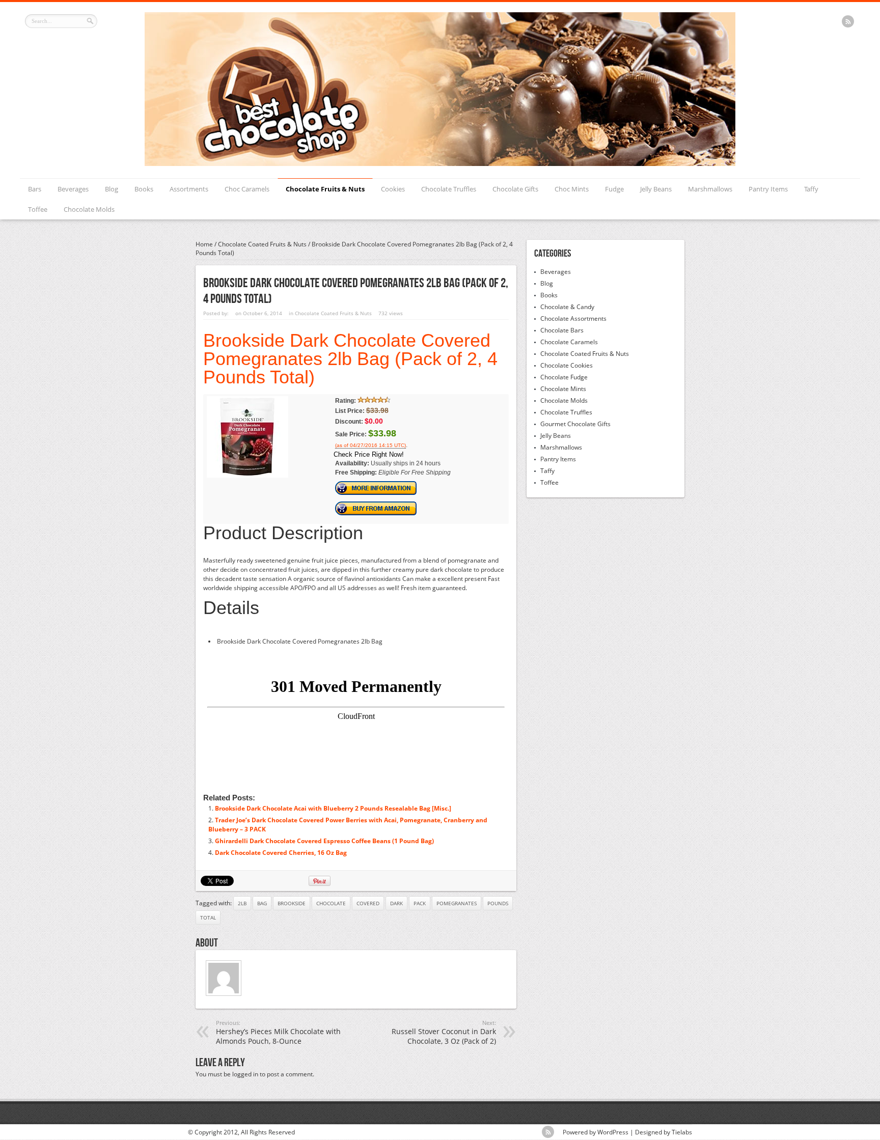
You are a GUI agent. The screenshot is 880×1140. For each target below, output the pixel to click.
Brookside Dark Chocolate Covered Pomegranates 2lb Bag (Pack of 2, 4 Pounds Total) (350, 358)
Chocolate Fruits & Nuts (325, 188)
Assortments (189, 188)
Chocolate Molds (89, 209)
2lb (242, 903)
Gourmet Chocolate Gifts (575, 424)
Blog (111, 188)
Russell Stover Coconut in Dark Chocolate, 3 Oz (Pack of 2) (444, 1032)
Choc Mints (572, 188)
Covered (367, 903)
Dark (396, 903)
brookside (292, 903)
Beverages (73, 188)
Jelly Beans (656, 188)
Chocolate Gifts (515, 188)
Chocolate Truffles (448, 188)
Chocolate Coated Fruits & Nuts (262, 244)
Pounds (497, 903)
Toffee (37, 209)
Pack (420, 903)
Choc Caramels (247, 188)
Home (204, 244)
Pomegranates (456, 903)
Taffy (811, 188)
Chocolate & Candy (567, 306)
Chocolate (331, 903)
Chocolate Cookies (566, 365)
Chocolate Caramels (569, 342)
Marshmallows (710, 188)
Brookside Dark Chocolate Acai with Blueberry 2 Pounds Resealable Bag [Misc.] (333, 808)
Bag (262, 903)
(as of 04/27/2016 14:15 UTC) (370, 445)
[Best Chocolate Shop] (440, 163)
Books (143, 188)
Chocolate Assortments (573, 318)
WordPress (612, 1132)
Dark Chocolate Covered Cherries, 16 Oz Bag (281, 852)
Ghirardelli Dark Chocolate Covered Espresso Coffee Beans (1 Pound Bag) (324, 841)
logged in (245, 1074)
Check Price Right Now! (369, 454)
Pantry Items (768, 188)
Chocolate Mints (563, 388)
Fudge (614, 188)
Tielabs (682, 1132)
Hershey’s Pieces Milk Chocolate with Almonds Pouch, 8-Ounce (278, 1032)
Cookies (393, 188)
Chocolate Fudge (564, 377)
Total (208, 917)
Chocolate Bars (562, 330)
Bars (34, 188)
